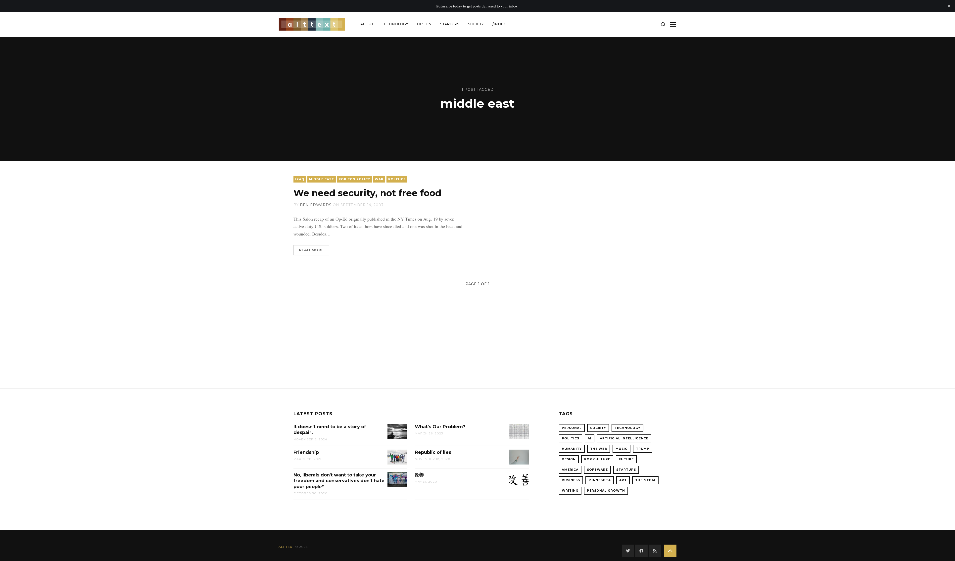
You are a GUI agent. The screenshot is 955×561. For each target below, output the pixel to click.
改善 (419, 475)
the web (598, 449)
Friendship (306, 452)
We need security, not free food (367, 192)
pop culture (597, 459)
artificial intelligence (624, 438)
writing (570, 490)
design (424, 24)
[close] (949, 6)
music (621, 449)
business (571, 480)
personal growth (606, 490)
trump (642, 449)
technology (395, 24)
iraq (299, 179)
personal (572, 428)
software (597, 469)
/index (499, 24)
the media (645, 480)
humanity (572, 449)
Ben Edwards (316, 205)
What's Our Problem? (440, 426)
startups (449, 24)
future (626, 459)
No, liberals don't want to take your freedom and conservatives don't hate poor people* (338, 480)
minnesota (599, 480)
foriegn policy (354, 179)
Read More (311, 250)
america (570, 469)
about (366, 24)
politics (397, 179)
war (379, 179)
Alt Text (286, 547)
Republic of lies (433, 452)
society (476, 24)
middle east (321, 179)
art (623, 480)
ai (589, 438)
